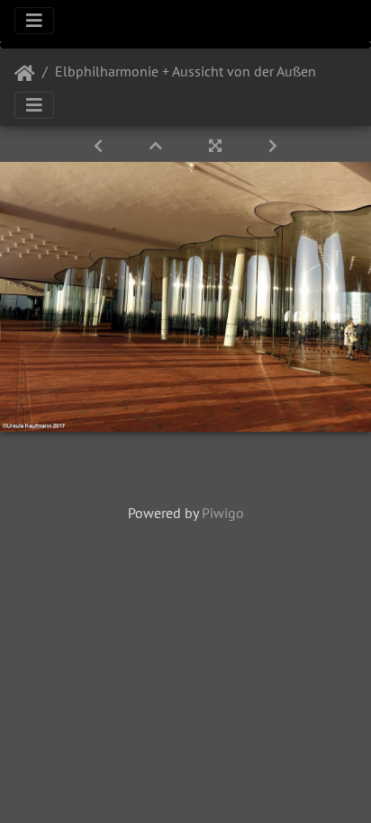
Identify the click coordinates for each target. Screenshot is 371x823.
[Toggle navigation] (34, 20)
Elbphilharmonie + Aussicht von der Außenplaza (202, 71)
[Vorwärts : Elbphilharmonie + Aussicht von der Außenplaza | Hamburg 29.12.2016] (273, 146)
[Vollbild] (217, 146)
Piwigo (223, 513)
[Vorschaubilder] (157, 146)
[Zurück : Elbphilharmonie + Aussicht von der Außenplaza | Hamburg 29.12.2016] (100, 146)
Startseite (24, 73)
